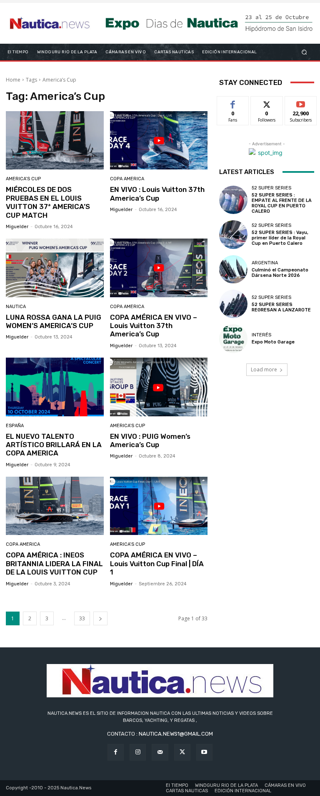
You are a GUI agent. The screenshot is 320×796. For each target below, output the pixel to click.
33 (82, 618)
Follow (267, 103)
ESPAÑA (15, 425)
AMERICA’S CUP (23, 179)
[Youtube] (204, 752)
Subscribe (301, 103)
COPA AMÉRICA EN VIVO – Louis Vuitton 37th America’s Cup (153, 325)
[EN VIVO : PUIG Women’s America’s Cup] (159, 387)
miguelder (17, 226)
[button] (304, 52)
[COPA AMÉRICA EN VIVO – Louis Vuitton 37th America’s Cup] (159, 268)
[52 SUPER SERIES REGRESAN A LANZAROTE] (233, 304)
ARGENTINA (265, 263)
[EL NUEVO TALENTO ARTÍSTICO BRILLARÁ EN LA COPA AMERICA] (55, 387)
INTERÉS (261, 335)
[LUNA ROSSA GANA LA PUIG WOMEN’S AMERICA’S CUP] (55, 268)
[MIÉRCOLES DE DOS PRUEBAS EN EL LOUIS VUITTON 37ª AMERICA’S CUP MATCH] (55, 140)
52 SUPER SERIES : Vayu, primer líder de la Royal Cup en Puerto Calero (280, 238)
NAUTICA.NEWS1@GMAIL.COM (176, 734)
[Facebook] (116, 752)
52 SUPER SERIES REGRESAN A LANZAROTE (281, 307)
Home (13, 79)
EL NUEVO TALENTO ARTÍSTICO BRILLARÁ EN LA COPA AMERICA (54, 445)
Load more (264, 369)
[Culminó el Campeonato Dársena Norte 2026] (233, 269)
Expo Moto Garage (273, 342)
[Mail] (160, 752)
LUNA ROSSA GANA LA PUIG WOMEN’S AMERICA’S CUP (53, 321)
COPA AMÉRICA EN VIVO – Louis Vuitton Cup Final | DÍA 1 (157, 563)
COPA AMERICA (127, 179)
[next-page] (100, 618)
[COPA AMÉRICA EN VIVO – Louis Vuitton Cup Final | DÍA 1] (159, 506)
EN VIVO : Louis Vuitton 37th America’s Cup (157, 193)
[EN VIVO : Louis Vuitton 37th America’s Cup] (159, 140)
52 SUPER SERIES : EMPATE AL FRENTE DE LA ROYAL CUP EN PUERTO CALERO (282, 203)
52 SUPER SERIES (271, 188)
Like (233, 103)
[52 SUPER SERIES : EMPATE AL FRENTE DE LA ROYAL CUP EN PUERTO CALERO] (233, 200)
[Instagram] (138, 752)
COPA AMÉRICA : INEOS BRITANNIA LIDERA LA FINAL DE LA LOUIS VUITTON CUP (54, 563)
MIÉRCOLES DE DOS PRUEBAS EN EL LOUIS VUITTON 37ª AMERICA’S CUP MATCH (48, 202)
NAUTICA (16, 306)
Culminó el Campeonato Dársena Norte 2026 (280, 272)
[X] (182, 752)
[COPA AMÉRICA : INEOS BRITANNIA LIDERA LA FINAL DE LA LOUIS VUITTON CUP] (55, 506)
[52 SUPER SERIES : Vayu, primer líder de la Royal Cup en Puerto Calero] (233, 234)
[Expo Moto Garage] (233, 338)
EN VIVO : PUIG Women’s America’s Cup (150, 440)
